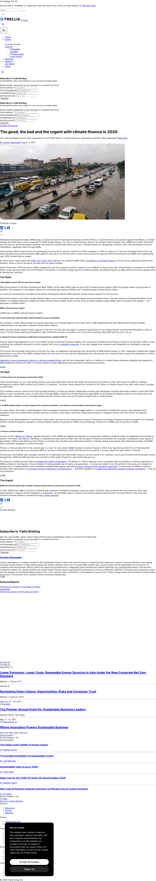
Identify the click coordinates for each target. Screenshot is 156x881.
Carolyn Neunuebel (11, 142)
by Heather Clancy (8, 750)
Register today (89, 5)
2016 (33, 260)
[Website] (78, 233)
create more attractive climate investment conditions (120, 469)
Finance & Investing (9, 125)
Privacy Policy (30, 853)
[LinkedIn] (2, 228)
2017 (38, 260)
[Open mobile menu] (3, 30)
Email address (7, 87)
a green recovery (51, 495)
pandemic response (70, 344)
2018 (44, 260)
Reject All (29, 869)
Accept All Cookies (29, 862)
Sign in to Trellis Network (11, 801)
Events (8, 39)
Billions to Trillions (23, 436)
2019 (49, 260)
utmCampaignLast (8, 90)
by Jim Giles (5, 794)
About (7, 66)
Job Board (10, 64)
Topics (8, 37)
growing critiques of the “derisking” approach (96, 466)
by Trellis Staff (6, 772)
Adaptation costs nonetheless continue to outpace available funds (30, 360)
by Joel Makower (8, 761)
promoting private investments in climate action (50, 469)
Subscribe (4, 98)
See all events (6, 735)
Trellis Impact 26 (12, 821)
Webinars (9, 59)
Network (9, 61)
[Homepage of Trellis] (3, 798)
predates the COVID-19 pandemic (51, 461)
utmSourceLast (7, 95)
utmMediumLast (7, 93)
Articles (8, 810)
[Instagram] (4, 866)
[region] (29, 849)
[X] (5, 228)
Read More (122, 138)
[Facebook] (8, 228)
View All (9, 47)
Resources (9, 808)
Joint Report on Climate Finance (100, 260)
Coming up (5, 662)
